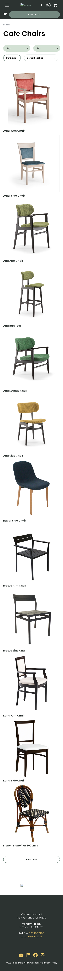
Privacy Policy (50, 962)
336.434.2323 (35, 936)
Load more (31, 859)
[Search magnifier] (41, 5)
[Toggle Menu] (7, 5)
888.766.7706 (36, 933)
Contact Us (34, 14)
